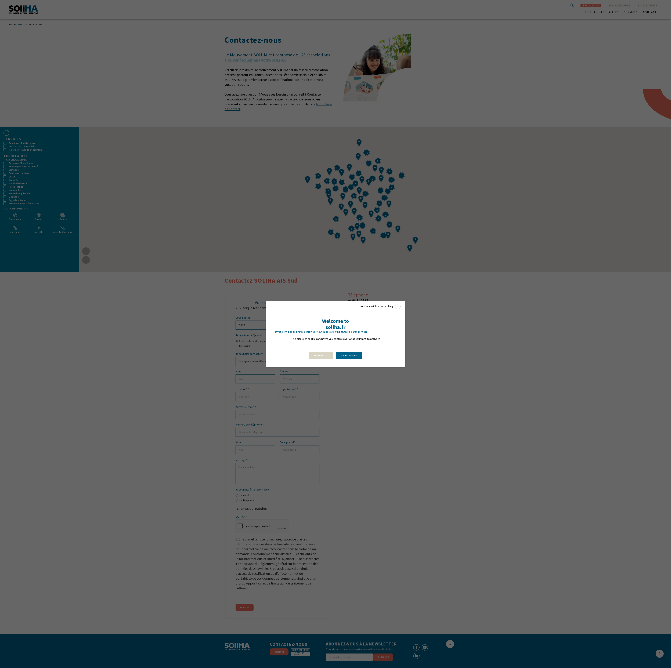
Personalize (321, 355)
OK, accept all (349, 355)
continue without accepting (376, 306)
